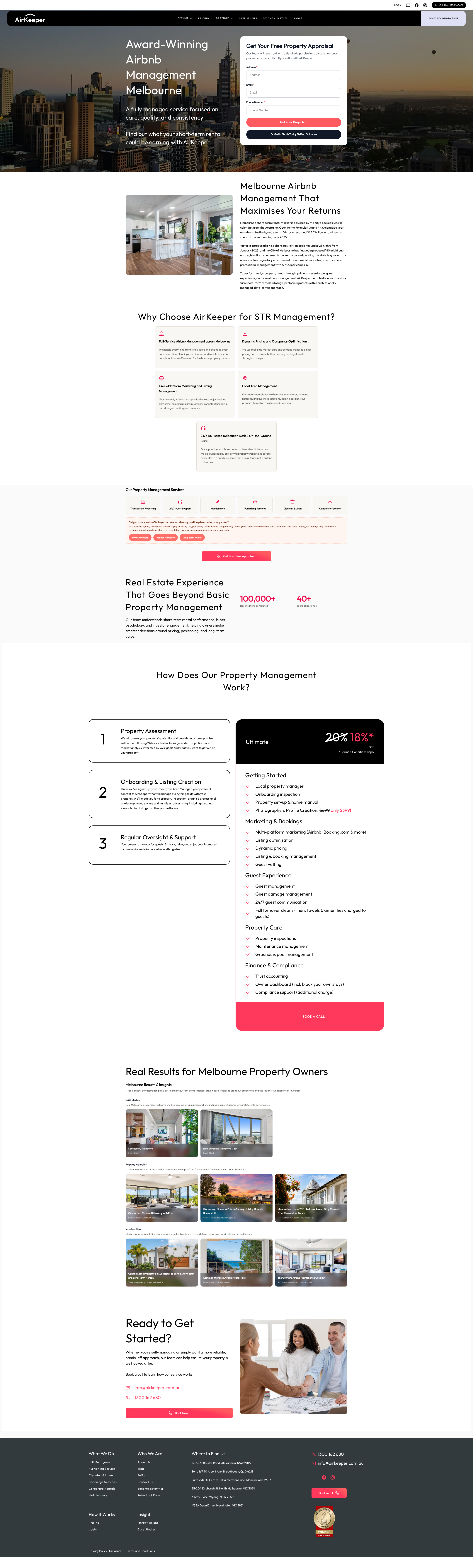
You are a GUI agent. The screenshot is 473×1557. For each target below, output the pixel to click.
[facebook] (416, 5)
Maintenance (98, 1495)
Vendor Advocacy (165, 537)
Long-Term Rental (192, 537)
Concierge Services (103, 1482)
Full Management (101, 1462)
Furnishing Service (102, 1468)
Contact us (145, 1482)
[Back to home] (30, 18)
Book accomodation (443, 18)
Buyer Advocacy (140, 537)
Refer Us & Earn (148, 1495)
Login (397, 5)
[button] (185, 18)
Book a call (313, 1016)
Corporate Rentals (102, 1488)
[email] (408, 5)
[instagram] (425, 5)
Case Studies (248, 18)
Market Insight (147, 1523)
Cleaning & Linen (101, 1475)
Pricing (203, 18)
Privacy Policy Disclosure (105, 1551)
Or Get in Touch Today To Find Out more (294, 134)
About (298, 18)
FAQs (141, 1475)
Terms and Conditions (140, 1551)
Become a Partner (275, 18)
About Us (143, 1462)
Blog (140, 1468)
